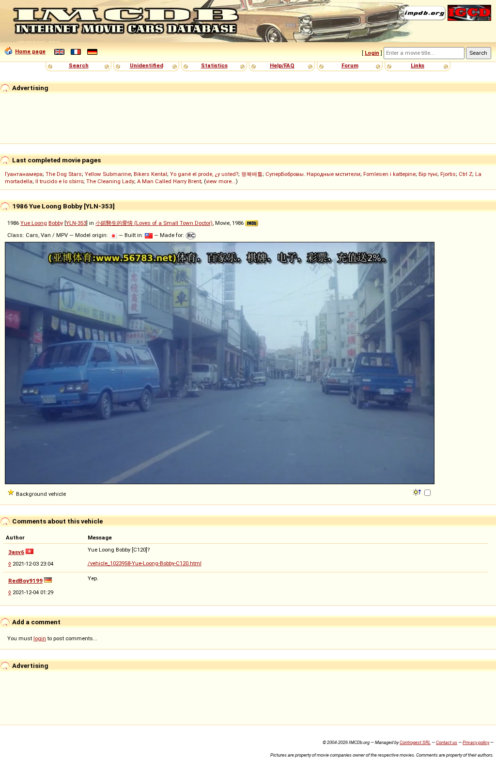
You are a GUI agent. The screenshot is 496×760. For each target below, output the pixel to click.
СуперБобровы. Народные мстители (312, 174)
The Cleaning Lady (110, 181)
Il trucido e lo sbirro (59, 181)
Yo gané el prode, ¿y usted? (204, 174)
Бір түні (427, 174)
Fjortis (448, 174)
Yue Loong (33, 223)
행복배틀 (252, 174)
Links (417, 65)
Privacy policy (476, 742)
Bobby (55, 223)
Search (79, 65)
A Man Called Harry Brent (169, 181)
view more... (221, 181)
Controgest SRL (415, 742)
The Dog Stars (64, 174)
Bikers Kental (150, 174)
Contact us (446, 742)
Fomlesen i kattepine (389, 174)
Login (372, 52)
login (39, 638)
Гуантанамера (24, 174)
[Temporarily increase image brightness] (417, 491)
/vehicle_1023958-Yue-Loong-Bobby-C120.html (145, 563)
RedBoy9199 (25, 580)
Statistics (214, 65)
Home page (30, 51)
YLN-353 (76, 223)
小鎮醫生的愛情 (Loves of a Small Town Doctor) (154, 223)
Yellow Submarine (108, 174)
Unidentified (146, 65)
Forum (349, 65)
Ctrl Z (465, 174)
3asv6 (16, 552)
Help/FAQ (282, 65)
